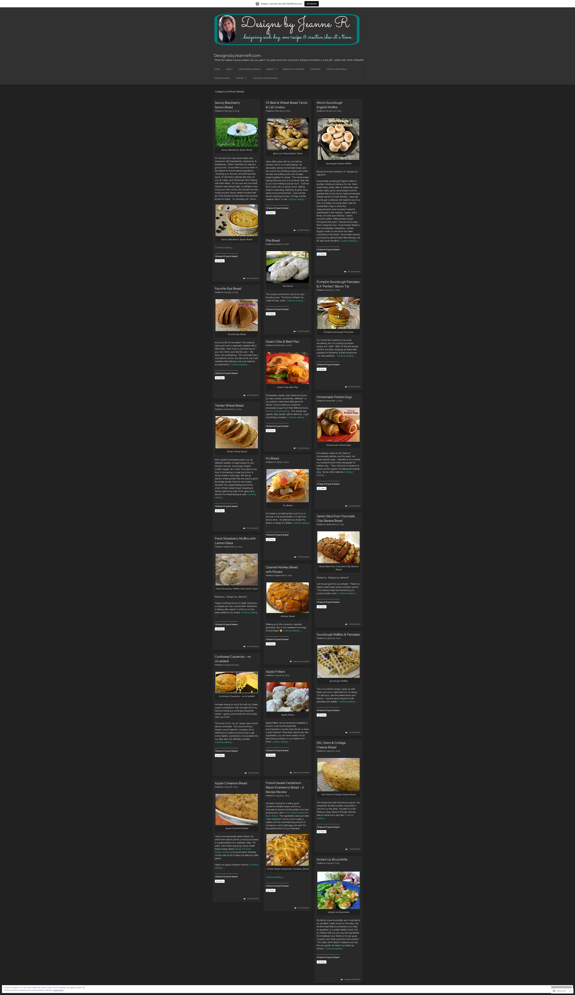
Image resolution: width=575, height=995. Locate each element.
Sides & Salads (222, 78)
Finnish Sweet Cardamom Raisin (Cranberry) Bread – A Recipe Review (285, 787)
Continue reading (224, 247)
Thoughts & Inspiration (265, 78)
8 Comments (252, 528)
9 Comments (354, 506)
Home (217, 69)
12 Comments (303, 448)
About (229, 69)
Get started (311, 4)
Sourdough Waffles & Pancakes (338, 634)
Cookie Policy (58, 990)
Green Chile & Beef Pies (282, 341)
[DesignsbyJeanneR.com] (287, 29)
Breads (270, 69)
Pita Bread (273, 240)
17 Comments (303, 331)
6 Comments (252, 278)
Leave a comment (301, 661)
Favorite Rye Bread (228, 288)
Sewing (240, 78)
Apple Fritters (275, 671)
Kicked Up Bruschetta (332, 859)
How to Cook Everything (277, 411)
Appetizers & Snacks (249, 69)
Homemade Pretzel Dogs (334, 397)
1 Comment (253, 773)
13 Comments (303, 230)
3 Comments (354, 732)
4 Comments (252, 395)
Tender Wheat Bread (229, 405)
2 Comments (354, 849)
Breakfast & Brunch (293, 69)
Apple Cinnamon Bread (231, 783)
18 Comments (354, 271)
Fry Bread (272, 458)
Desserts (315, 69)
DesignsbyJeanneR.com (237, 55)
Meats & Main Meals (337, 69)
